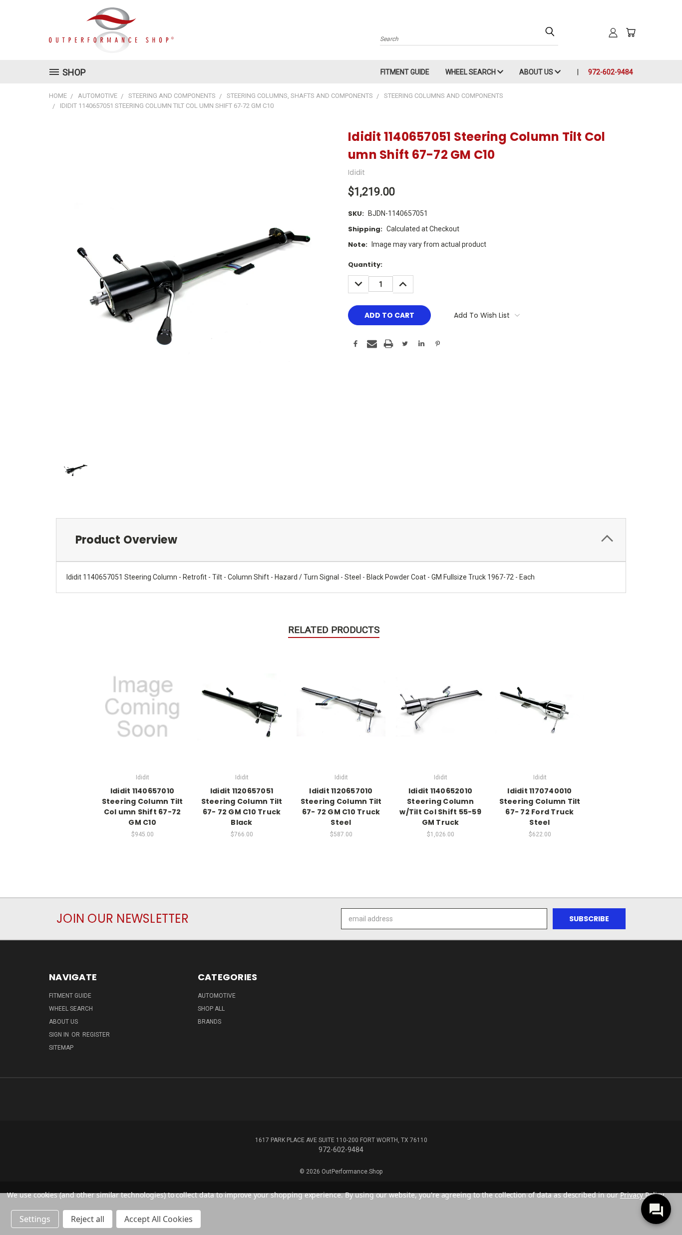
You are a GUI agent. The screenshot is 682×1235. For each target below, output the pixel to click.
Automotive (217, 995)
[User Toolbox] (613, 32)
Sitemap (61, 1047)
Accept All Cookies (158, 1219)
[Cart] (631, 32)
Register (96, 1034)
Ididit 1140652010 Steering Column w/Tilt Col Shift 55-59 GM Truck (440, 806)
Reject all (87, 1219)
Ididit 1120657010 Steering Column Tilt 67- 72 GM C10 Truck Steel (341, 806)
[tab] (341, 540)
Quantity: (365, 264)
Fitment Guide (404, 72)
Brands (209, 1021)
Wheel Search (471, 72)
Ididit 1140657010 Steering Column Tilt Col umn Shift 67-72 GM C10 (142, 806)
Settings (34, 1219)
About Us (537, 72)
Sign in (59, 1034)
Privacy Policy (642, 1195)
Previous (656, 1204)
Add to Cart (142, 705)
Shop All (211, 1008)
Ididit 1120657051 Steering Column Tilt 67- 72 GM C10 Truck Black (242, 806)
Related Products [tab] (333, 629)
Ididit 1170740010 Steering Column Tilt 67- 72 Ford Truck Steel (540, 806)
